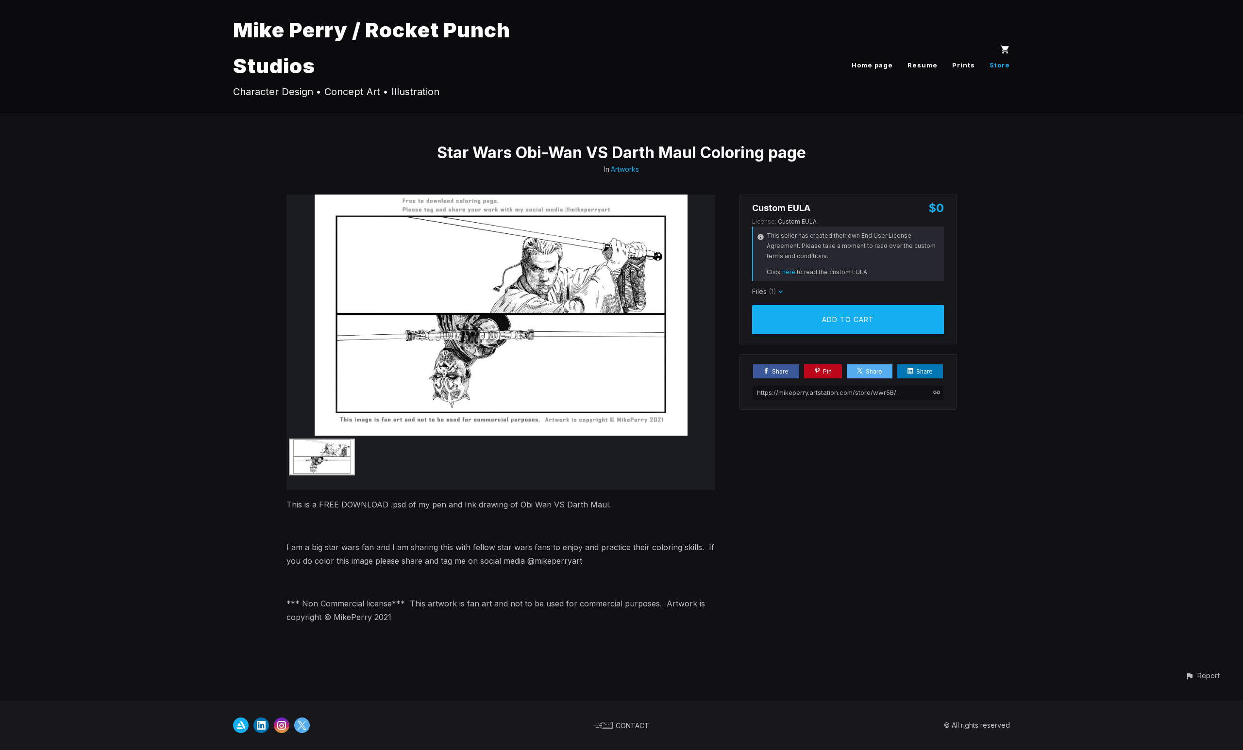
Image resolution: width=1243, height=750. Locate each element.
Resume (922, 65)
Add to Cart (848, 319)
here (788, 272)
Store (1000, 65)
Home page (872, 65)
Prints (963, 65)
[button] (1202, 675)
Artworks (625, 169)
